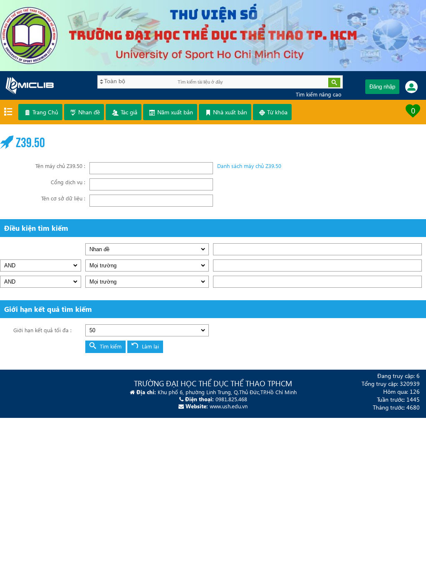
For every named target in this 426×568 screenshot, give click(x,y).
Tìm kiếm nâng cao (319, 94)
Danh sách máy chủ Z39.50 (249, 165)
